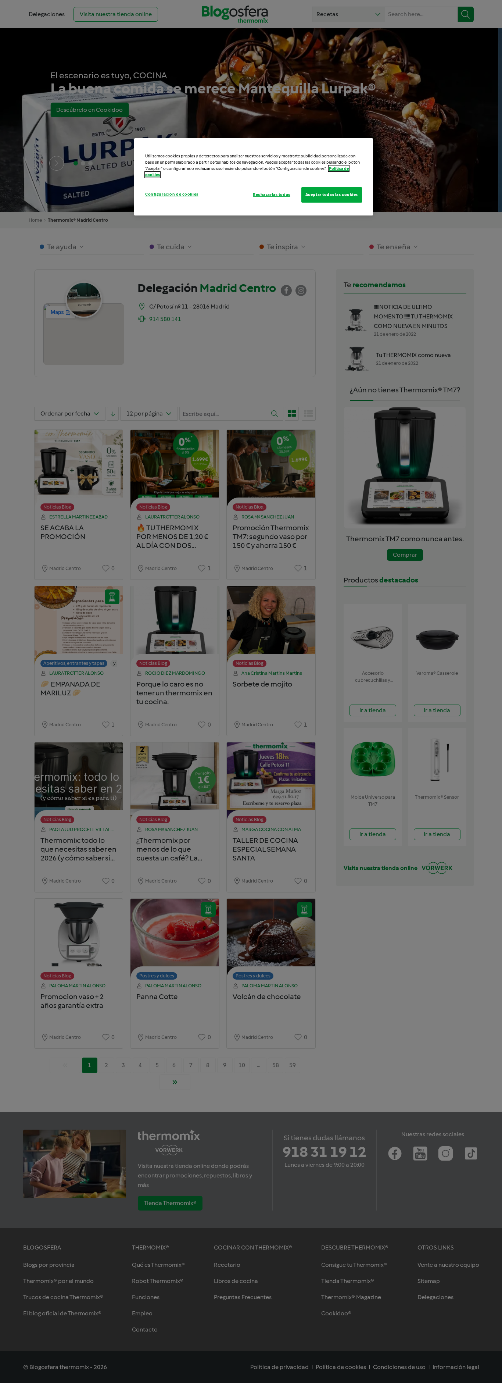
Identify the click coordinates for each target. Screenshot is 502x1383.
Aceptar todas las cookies (331, 194)
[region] (253, 176)
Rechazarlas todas (271, 194)
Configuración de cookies (171, 194)
